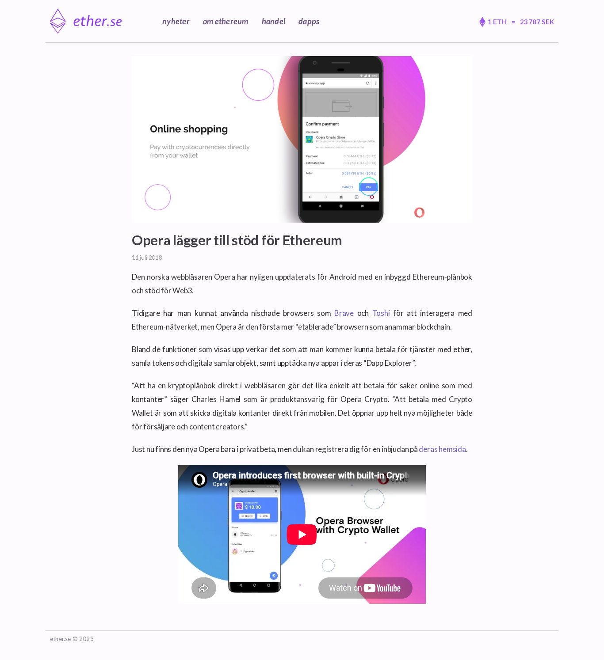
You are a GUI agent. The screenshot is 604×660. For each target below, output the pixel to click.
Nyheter (176, 21)
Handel (274, 21)
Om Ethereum (225, 21)
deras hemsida (442, 449)
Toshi (381, 313)
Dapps (308, 21)
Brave (344, 313)
